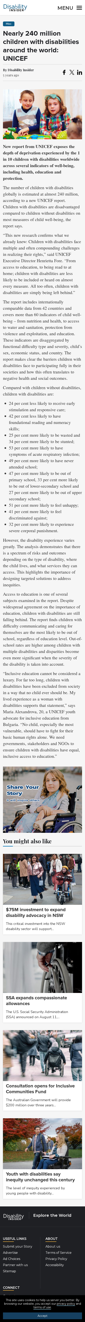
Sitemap (9, 1271)
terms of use (42, 1307)
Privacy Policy (56, 1259)
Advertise (10, 1253)
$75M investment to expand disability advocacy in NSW (36, 912)
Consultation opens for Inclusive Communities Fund (40, 1089)
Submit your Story (17, 1246)
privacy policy (66, 1303)
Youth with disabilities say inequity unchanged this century (40, 1177)
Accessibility (54, 1265)
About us (52, 1246)
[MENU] (78, 8)
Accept (42, 1316)
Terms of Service (58, 1253)
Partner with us (15, 1265)
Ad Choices (11, 1259)
